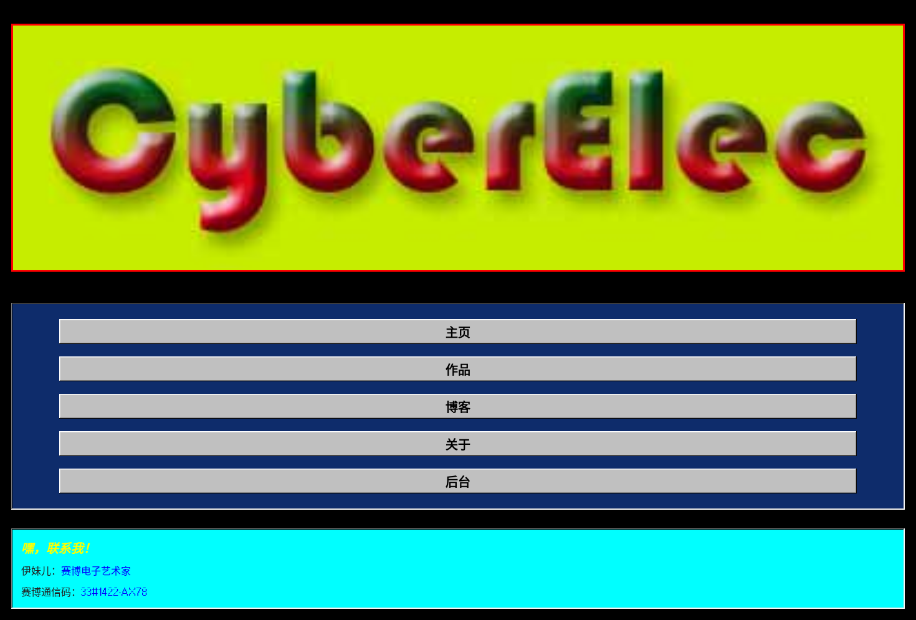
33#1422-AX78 (114, 592)
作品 (458, 370)
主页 (458, 333)
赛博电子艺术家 (96, 570)
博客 (458, 407)
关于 (458, 445)
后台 (458, 482)
